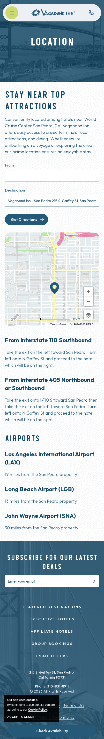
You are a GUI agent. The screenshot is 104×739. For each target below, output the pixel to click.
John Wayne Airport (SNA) (40, 515)
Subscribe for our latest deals (52, 561)
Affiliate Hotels (52, 631)
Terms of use (58, 324)
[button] (11, 12)
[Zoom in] (88, 291)
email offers (52, 656)
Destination (15, 190)
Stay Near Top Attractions (35, 99)
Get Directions (24, 219)
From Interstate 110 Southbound (48, 340)
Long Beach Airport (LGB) (39, 489)
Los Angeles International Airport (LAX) (49, 458)
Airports (22, 437)
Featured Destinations (52, 606)
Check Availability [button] (52, 730)
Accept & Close (20, 717)
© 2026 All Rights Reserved (52, 691)
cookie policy (37, 709)
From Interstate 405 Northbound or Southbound (49, 384)
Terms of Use (73, 705)
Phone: (40, 686)
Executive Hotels (52, 619)
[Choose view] (88, 315)
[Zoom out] (88, 301)
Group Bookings (52, 643)
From (9, 165)
